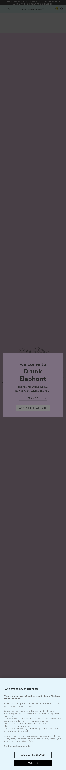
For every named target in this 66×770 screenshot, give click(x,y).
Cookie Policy (28, 741)
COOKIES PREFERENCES (33, 754)
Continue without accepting (17, 746)
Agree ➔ (33, 762)
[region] (33, 724)
